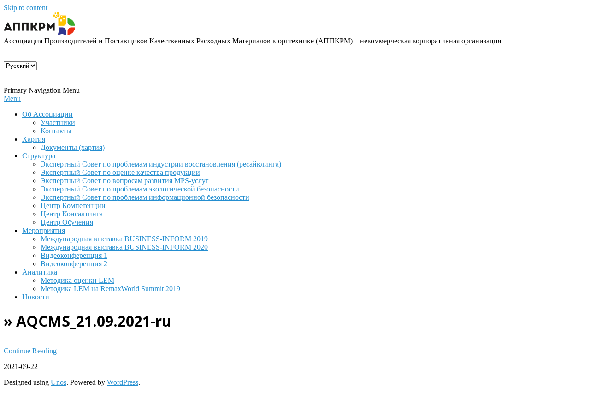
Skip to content (25, 8)
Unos (58, 382)
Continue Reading (30, 351)
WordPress (122, 382)
